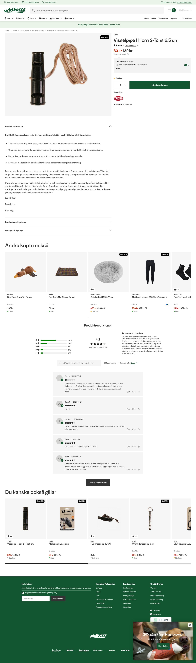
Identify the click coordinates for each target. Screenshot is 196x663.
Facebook (156, 610)
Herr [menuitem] (9, 18)
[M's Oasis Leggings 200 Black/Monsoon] (150, 272)
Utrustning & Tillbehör (104, 599)
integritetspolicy (50, 592)
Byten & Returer (129, 592)
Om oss (153, 588)
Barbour (10, 294)
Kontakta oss (187, 18)
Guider (153, 18)
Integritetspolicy (156, 599)
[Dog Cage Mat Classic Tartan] (67, 272)
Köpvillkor (127, 607)
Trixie (116, 34)
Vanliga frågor (128, 595)
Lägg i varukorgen (160, 85)
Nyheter (174, 18)
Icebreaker (136, 294)
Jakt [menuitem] (43, 18)
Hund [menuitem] (69, 18)
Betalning (127, 603)
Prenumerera (58, 598)
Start (7, 30)
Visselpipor (50, 30)
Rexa (92, 541)
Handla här (163, 646)
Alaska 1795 (178, 294)
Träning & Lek (24, 30)
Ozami (51, 541)
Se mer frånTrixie (121, 104)
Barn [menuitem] (32, 18)
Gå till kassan (184, 10)
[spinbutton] (120, 85)
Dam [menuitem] (20, 18)
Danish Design (96, 294)
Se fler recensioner (98, 482)
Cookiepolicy (155, 603)
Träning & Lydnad (38, 30)
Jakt (97, 595)
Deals (146, 18)
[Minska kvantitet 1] (116, 85)
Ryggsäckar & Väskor (104, 607)
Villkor (118, 69)
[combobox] (135, 363)
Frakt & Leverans (129, 599)
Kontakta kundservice (184, 2)
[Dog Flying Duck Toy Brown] (25, 272)
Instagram (157, 614)
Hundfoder (100, 603)
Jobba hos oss (155, 592)
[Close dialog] (190, 625)
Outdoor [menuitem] (56, 18)
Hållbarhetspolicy (157, 595)
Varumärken (163, 18)
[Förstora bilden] (58, 74)
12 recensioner (130, 45)
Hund (15, 30)
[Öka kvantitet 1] (125, 85)
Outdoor (99, 588)
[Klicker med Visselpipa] (67, 518)
